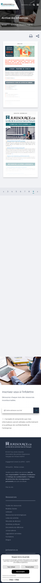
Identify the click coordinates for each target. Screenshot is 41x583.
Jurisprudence (11, 530)
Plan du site (9, 487)
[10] (37, 192)
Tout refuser (11, 567)
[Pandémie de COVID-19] (20, 74)
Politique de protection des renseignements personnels (16, 577)
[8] (3, 192)
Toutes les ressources (13, 506)
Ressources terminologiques (16, 515)
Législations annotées (13, 534)
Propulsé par (5, 579)
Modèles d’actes (11, 509)
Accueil (4, 25)
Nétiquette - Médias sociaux (15, 467)
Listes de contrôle (12, 518)
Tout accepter (20, 572)
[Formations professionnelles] (20, 144)
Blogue (8, 540)
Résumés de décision (13, 521)
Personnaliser (29, 567)
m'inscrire (36, 410)
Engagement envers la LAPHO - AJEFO (18, 462)
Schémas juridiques (13, 524)
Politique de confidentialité (9, 575)
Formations (10, 537)
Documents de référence (14, 527)
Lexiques (9, 512)
